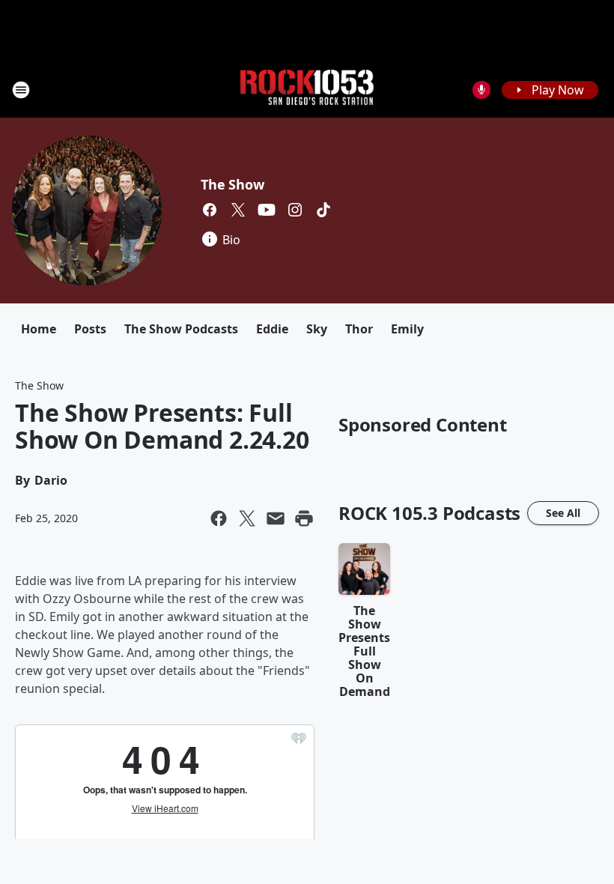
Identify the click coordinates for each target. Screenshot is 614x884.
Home (38, 329)
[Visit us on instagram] (295, 210)
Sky (316, 329)
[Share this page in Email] (275, 518)
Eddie (272, 329)
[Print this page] (304, 518)
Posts (90, 329)
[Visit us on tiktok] (323, 210)
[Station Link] (307, 89)
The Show (232, 184)
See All (563, 513)
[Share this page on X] (247, 518)
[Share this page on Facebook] (218, 518)
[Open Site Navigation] (21, 90)
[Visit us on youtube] (267, 210)
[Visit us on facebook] (210, 210)
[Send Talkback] (481, 90)
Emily (407, 329)
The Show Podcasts (181, 329)
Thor (359, 329)
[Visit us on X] (238, 210)
